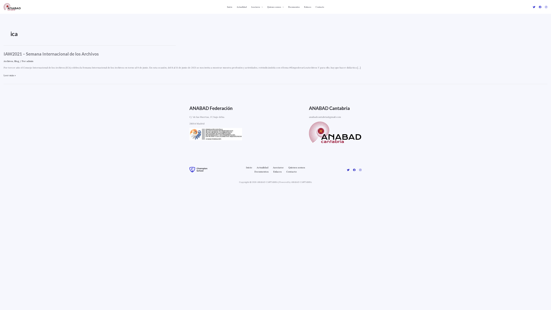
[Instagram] (546, 7)
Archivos (8, 61)
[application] (261, 7)
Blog (16, 61)
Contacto (291, 171)
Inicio (249, 167)
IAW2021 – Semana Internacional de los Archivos (51, 53)
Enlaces (277, 171)
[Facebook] (540, 7)
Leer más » (10, 75)
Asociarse (278, 167)
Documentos (261, 171)
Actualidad (262, 167)
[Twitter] (534, 7)
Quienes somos (296, 167)
